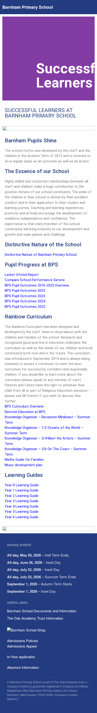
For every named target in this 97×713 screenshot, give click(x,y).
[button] (7, 58)
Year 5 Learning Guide (21, 511)
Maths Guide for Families (24, 459)
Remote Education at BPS (25, 412)
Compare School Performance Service (35, 280)
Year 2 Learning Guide (21, 496)
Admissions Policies (22, 640)
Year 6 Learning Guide (21, 517)
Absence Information (23, 667)
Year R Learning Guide (22, 485)
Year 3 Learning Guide (21, 501)
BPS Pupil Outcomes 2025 (25, 306)
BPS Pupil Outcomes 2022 (25, 290)
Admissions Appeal (22, 645)
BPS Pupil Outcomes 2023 (25, 296)
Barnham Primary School (27, 7)
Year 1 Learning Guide (21, 490)
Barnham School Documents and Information (41, 610)
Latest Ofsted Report (22, 275)
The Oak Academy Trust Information (35, 618)
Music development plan (24, 465)
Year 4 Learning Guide (21, 506)
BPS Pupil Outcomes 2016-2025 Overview (37, 285)
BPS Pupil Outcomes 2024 (25, 301)
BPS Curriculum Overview (24, 406)
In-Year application (21, 656)
